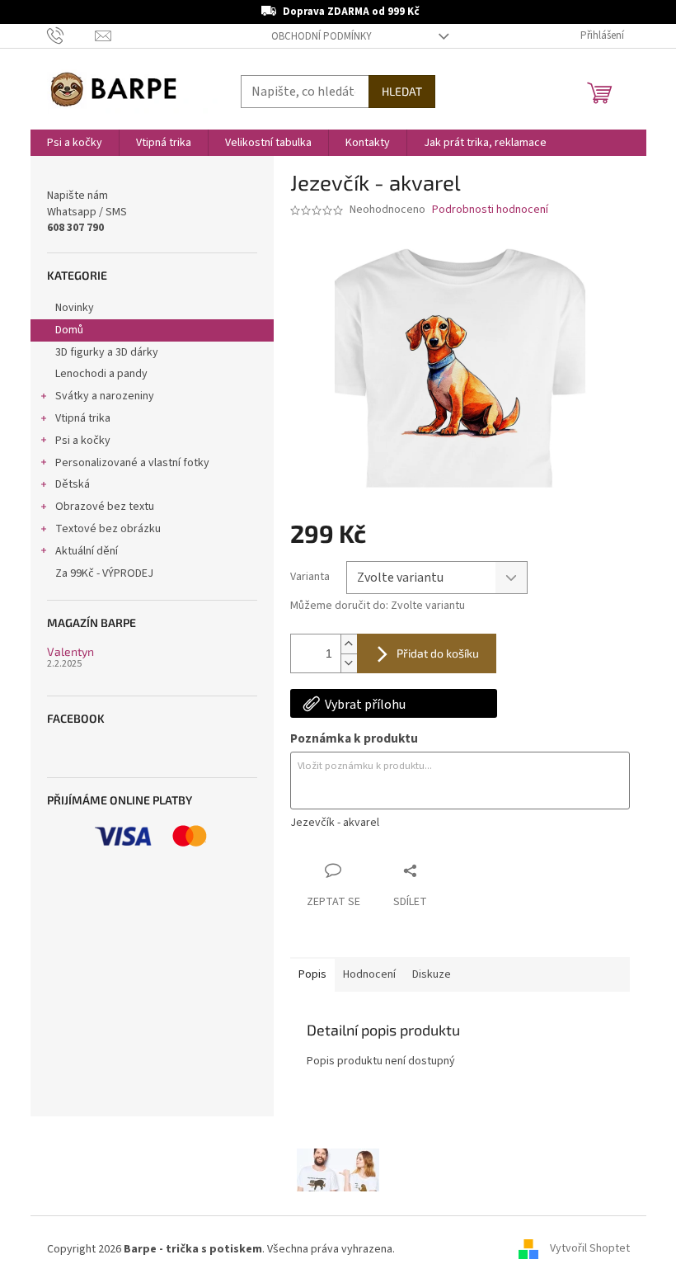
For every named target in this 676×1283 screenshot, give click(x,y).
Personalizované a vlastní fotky (132, 463)
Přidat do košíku (438, 653)
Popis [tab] (312, 974)
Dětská (72, 484)
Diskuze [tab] (431, 974)
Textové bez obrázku (108, 529)
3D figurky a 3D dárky (106, 352)
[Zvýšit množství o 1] (348, 643)
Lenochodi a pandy (101, 374)
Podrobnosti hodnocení (490, 210)
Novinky (74, 308)
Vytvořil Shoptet (590, 1249)
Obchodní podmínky (321, 36)
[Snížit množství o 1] (348, 662)
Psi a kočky (82, 440)
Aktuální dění (86, 551)
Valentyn (70, 651)
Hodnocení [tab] (369, 974)
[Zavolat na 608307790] (71, 35)
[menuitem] (75, 143)
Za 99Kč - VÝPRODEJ (104, 573)
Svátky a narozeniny (104, 396)
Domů (69, 330)
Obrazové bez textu (104, 506)
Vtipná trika (82, 418)
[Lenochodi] (338, 1169)
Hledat (402, 91)
